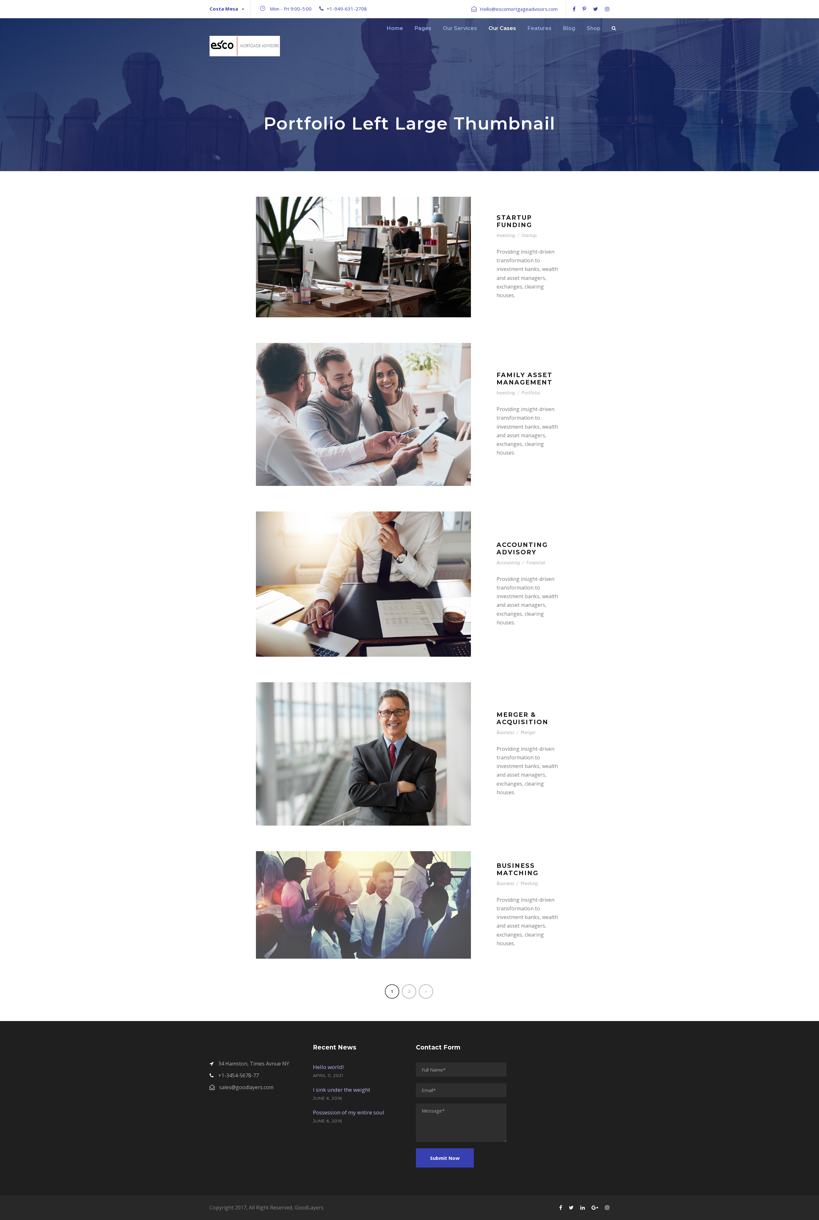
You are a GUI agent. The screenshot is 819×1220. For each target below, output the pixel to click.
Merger (528, 732)
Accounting (508, 562)
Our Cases (502, 28)
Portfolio (530, 392)
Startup (529, 235)
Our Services (460, 28)
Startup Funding (514, 221)
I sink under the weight (341, 1089)
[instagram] (607, 8)
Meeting (529, 883)
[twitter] (595, 8)
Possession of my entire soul (348, 1112)
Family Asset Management (525, 378)
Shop (593, 28)
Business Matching (517, 869)
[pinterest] (584, 8)
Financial (535, 562)
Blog (569, 28)
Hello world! (328, 1067)
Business (505, 732)
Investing (506, 235)
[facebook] (574, 8)
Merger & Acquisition (522, 718)
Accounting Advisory (522, 548)
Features (540, 28)
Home (395, 28)
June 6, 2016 (327, 1098)
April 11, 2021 (328, 1075)
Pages (423, 28)
